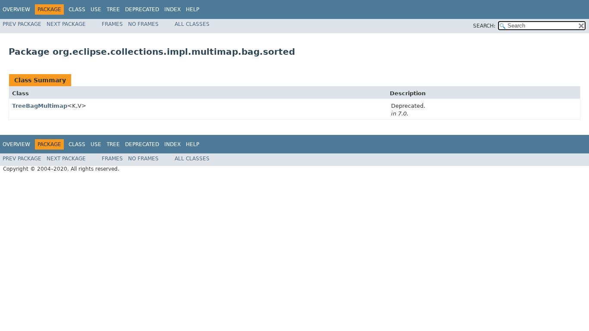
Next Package (66, 24)
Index (172, 9)
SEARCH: (484, 26)
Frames (112, 24)
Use (96, 9)
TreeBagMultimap (39, 106)
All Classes (192, 24)
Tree (113, 9)
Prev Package (22, 24)
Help (192, 9)
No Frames (143, 24)
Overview (16, 9)
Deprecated (142, 9)
